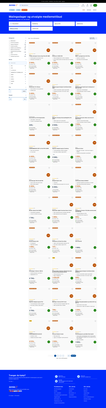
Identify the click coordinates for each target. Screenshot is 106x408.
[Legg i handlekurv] (48, 63)
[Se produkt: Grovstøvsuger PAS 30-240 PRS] (39, 180)
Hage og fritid (57, 23)
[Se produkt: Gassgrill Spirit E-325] (62, 180)
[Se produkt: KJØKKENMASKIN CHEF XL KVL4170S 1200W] (39, 149)
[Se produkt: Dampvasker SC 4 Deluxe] (39, 87)
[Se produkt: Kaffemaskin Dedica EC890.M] (85, 180)
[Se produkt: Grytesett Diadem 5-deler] (62, 334)
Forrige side (50, 355)
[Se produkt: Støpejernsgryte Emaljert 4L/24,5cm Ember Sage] (62, 87)
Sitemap (85, 394)
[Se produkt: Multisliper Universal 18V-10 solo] (62, 303)
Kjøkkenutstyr (80, 23)
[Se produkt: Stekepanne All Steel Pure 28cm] (62, 241)
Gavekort (95, 9)
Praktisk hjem (35, 28)
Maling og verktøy (14, 28)
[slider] (9, 89)
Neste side (73, 355)
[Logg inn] (91, 5)
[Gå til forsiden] (13, 5)
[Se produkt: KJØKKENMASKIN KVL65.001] (39, 334)
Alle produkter (15, 23)
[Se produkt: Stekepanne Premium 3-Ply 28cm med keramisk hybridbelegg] (85, 211)
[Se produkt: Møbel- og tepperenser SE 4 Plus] (85, 56)
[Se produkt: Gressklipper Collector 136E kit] (39, 271)
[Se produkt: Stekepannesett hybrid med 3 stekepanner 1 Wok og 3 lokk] (85, 87)
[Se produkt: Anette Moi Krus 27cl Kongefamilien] (39, 118)
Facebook (17, 395)
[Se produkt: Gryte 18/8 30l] (85, 241)
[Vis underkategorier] (16, 40)
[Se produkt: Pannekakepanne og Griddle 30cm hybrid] (85, 334)
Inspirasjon (89, 9)
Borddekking (35, 23)
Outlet (83, 9)
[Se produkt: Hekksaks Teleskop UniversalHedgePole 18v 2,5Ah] (62, 118)
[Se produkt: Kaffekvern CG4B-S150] (62, 56)
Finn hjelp (10, 381)
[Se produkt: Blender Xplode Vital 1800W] (39, 211)
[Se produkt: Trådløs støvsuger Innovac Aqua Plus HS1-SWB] (39, 56)
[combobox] (50, 5)
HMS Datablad (56, 398)
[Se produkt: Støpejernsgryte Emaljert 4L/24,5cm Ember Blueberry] (85, 271)
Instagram (12, 395)
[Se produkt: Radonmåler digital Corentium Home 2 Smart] (62, 211)
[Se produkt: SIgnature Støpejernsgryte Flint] (39, 303)
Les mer (63, 1)
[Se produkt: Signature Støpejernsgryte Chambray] (62, 149)
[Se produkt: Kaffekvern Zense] (85, 149)
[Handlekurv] (95, 5)
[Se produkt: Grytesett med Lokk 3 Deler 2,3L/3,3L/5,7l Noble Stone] (85, 118)
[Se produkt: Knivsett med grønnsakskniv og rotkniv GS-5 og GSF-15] (85, 303)
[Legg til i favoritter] (49, 43)
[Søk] (20, 5)
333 (69, 355)
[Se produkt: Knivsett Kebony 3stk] (39, 241)
